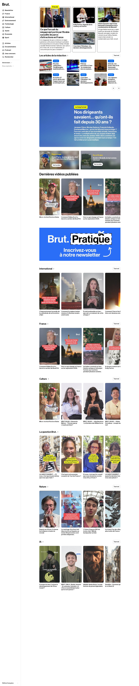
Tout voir (116, 55)
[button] (10, 683)
